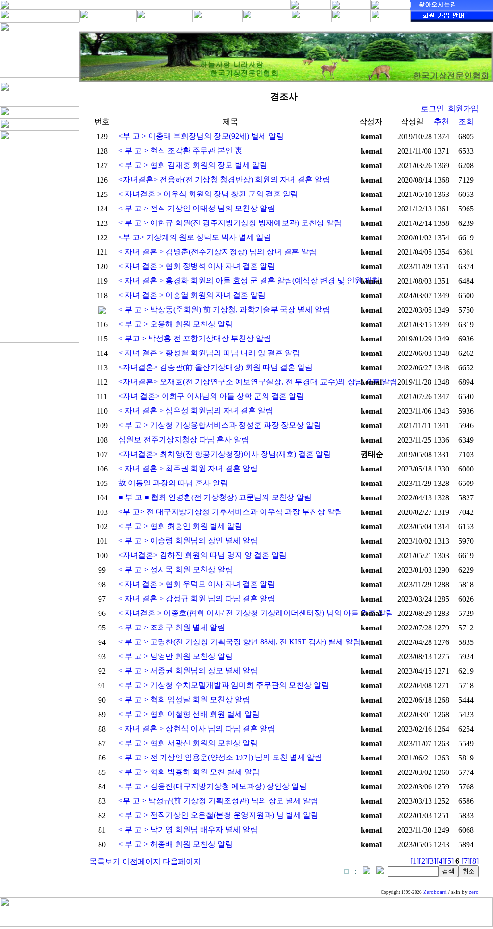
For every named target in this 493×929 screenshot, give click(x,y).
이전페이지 (141, 861)
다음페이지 (182, 861)
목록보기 (104, 861)
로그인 (432, 109)
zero (474, 892)
